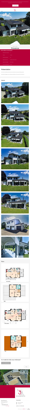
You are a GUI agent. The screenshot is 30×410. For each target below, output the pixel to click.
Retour (26, 366)
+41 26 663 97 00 (5, 404)
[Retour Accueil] (15, 9)
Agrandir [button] (15, 92)
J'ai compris (15, 5)
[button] (2, 10)
